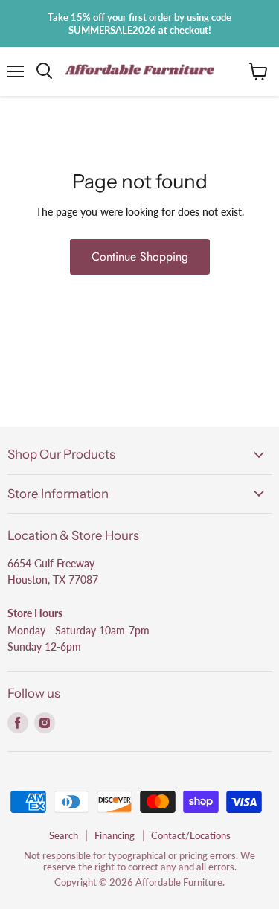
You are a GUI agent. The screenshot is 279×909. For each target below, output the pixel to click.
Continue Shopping (140, 256)
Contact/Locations (191, 835)
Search (63, 835)
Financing (114, 835)
